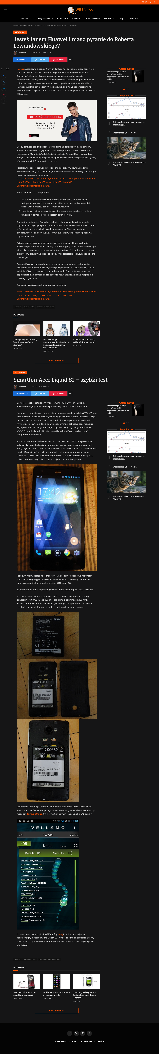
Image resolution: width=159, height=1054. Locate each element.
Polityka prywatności (92, 1041)
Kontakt (73, 1041)
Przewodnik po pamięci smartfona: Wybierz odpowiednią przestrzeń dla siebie (118, 75)
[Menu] (5, 10)
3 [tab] (129, 89)
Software (108, 18)
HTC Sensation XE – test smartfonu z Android (24, 993)
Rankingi (134, 18)
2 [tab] (126, 89)
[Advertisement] (126, 184)
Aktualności (26, 18)
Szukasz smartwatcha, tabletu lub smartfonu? (84, 341)
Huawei (20, 69)
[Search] (154, 2)
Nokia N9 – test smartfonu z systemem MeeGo (56, 993)
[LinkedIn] (3, 88)
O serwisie (60, 1041)
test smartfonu (30, 959)
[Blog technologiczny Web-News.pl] (79, 10)
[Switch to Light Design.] (150, 2)
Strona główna (19, 25)
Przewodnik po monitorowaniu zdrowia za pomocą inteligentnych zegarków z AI (56, 343)
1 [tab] (124, 89)
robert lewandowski (45, 307)
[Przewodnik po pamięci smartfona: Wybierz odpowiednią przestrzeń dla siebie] (139, 77)
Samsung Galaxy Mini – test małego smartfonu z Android (84, 995)
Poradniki (76, 18)
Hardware (61, 18)
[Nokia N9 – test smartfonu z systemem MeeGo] (56, 981)
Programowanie (93, 18)
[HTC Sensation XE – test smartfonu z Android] (26, 981)
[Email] (3, 100)
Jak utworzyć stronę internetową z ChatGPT (129, 163)
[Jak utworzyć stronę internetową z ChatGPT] (126, 148)
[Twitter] (3, 81)
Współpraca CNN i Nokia (125, 132)
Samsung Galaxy (35, 814)
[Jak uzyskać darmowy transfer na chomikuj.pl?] (126, 108)
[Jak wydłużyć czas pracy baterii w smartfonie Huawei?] (26, 328)
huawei (18, 307)
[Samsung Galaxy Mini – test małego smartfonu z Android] (86, 981)
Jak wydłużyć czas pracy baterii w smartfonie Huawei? (25, 342)
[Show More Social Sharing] (69, 59)
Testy (121, 18)
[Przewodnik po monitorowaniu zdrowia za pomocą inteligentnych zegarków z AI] (56, 328)
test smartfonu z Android (49, 959)
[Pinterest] (3, 94)
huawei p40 (29, 307)
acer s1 (18, 959)
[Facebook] (3, 75)
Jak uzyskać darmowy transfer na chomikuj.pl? (129, 123)
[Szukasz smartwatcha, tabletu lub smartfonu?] (86, 328)
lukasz (23, 53)
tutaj (60, 934)
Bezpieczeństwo (45, 18)
